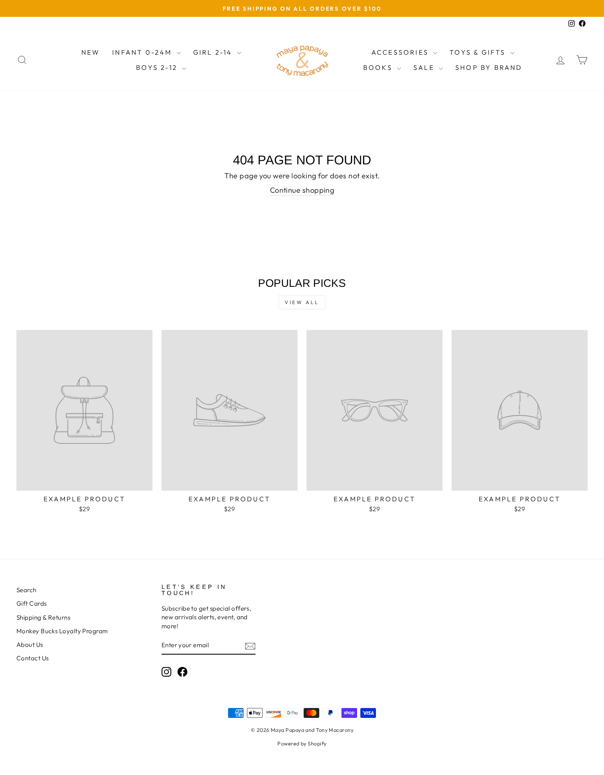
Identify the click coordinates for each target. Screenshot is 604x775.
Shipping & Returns (43, 617)
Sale (425, 67)
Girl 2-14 (214, 52)
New (90, 52)
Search (26, 590)
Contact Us (32, 658)
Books (379, 67)
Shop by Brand (489, 67)
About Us (29, 644)
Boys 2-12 (158, 67)
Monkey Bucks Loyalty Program (62, 631)
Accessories (401, 52)
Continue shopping (302, 190)
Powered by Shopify (301, 743)
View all (302, 302)
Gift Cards (31, 603)
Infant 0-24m (143, 52)
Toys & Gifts (479, 52)
